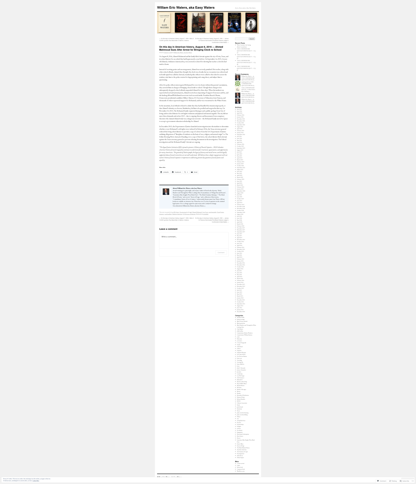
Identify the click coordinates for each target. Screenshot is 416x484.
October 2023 (240, 146)
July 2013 (239, 290)
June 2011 (239, 308)
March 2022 (240, 177)
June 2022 (239, 171)
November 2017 (241, 230)
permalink (205, 214)
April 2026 (239, 113)
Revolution (239, 430)
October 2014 (240, 267)
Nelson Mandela (241, 399)
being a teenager (241, 319)
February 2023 (240, 162)
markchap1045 (245, 82)
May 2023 (239, 156)
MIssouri (239, 387)
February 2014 (240, 280)
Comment (221, 252)
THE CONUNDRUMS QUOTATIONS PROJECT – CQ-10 (246, 51)
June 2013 (239, 292)
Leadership (239, 374)
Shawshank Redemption (243, 434)
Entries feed (240, 467)
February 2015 (240, 259)
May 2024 (239, 140)
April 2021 (239, 183)
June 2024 (239, 138)
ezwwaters (239, 341)
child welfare (240, 331)
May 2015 (239, 255)
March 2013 (240, 296)
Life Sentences (240, 378)
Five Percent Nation (242, 356)
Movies (238, 391)
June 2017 (239, 234)
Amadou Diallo (240, 317)
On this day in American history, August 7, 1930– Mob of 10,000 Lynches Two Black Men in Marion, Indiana (176, 39)
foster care (239, 358)
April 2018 (239, 222)
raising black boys (241, 420)
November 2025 (241, 121)
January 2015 (240, 261)
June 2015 (239, 253)
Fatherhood (240, 346)
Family (238, 345)
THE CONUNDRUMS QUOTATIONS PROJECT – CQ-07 (246, 68)
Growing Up (240, 362)
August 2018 (240, 214)
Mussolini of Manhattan (243, 395)
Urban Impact (240, 457)
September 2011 (241, 304)
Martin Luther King (242, 381)
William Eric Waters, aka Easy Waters (186, 7)
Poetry (238, 411)
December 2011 (241, 300)
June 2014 (239, 273)
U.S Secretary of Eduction (189, 214)
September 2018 (241, 212)
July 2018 (239, 216)
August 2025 (240, 127)
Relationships (240, 424)
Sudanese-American (177, 214)
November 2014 (241, 265)
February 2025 (240, 130)
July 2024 (239, 136)
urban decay (240, 455)
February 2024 (240, 144)
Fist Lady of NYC (241, 354)
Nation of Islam (241, 397)
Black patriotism (241, 323)
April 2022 (239, 175)
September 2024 (241, 134)
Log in (238, 465)
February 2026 (240, 115)
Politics (238, 417)
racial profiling (168, 214)
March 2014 (240, 278)
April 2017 (239, 237)
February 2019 (240, 204)
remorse (239, 428)
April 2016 (239, 245)
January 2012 (240, 298)
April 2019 (239, 202)
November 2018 (241, 208)
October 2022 (240, 165)
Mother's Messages (241, 389)
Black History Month (242, 321)
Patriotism (239, 409)
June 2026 (239, 111)
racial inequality (212, 212)
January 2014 (240, 282)
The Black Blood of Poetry (243, 448)
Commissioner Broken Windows (245, 333)
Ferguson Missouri (241, 352)
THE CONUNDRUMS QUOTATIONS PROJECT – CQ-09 (246, 56)
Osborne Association (242, 403)
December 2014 (241, 263)
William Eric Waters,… (247, 76)
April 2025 (239, 129)
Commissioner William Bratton (244, 335)
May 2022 (239, 173)
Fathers (239, 348)
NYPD (238, 401)
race (238, 418)
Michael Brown (240, 385)
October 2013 (240, 288)
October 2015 (240, 251)
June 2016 (239, 243)
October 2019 (240, 199)
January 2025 (240, 132)
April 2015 (239, 257)
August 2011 (240, 306)
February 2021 (240, 187)
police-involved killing (242, 415)
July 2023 (239, 152)
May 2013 (239, 294)
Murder (239, 393)
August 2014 (240, 269)
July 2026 (239, 109)
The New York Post (241, 450)
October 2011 (240, 302)
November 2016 (241, 239)
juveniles (239, 372)
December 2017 (241, 228)
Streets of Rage (240, 446)
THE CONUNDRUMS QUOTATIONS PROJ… (248, 79)
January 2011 (240, 309)
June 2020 (239, 197)
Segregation (240, 432)
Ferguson (239, 350)
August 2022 (240, 169)
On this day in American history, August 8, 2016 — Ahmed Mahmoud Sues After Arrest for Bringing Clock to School (191, 48)
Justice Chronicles (241, 370)
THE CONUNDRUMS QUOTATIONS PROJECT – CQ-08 (246, 62)
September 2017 (241, 232)
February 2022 (240, 179)
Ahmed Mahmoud (197, 212)
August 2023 (240, 150)
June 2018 (239, 218)
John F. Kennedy (241, 368)
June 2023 (239, 154)
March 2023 (240, 160)
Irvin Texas (205, 212)
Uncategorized (183, 212)
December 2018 (241, 206)
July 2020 (239, 195)
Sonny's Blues (240, 444)
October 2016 (240, 241)
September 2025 (241, 125)
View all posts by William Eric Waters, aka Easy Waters (189, 206)
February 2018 (240, 226)
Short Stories (240, 436)
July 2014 (239, 271)
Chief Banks (240, 329)
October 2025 (240, 123)
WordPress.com (241, 471)
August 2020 (240, 193)
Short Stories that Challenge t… (248, 90)
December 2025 (241, 119)
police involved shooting (242, 413)
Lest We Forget (175, 212)
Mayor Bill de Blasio (242, 383)
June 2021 (239, 181)
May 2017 (239, 236)
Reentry (239, 422)
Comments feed (241, 469)
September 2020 (241, 191)
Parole (238, 405)
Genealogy (239, 360)
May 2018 (239, 220)
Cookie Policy (35, 481)
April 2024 (239, 142)
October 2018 (240, 210)
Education (239, 339)
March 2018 (240, 224)
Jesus (238, 366)
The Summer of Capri (242, 452)
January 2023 (240, 164)
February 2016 (240, 247)
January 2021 (240, 189)
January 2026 (240, 117)
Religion (239, 426)
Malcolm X (239, 380)
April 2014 (239, 276)
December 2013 (241, 284)
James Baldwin (240, 364)
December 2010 (241, 311)
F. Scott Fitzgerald (241, 343)
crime (238, 337)
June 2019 (239, 201)
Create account (240, 463)
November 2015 (241, 249)
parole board (240, 407)
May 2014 (239, 274)
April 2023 (239, 158)
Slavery (238, 438)
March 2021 (240, 185)
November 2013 (241, 286)
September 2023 (241, 148)
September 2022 (241, 167)
